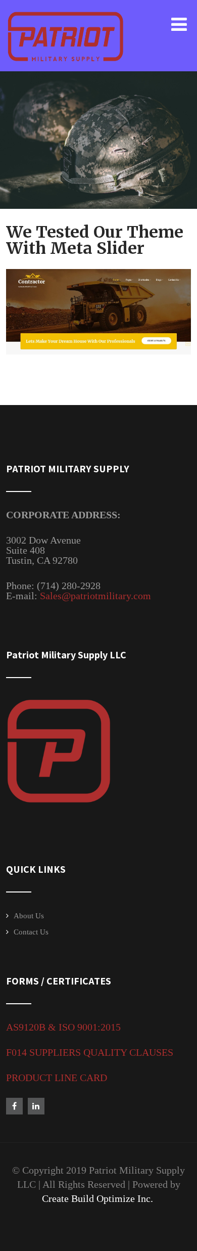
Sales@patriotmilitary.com (97, 595)
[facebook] (14, 1106)
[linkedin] (36, 1106)
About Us (29, 916)
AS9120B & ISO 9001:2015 (63, 1027)
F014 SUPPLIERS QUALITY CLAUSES (89, 1052)
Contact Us (31, 932)
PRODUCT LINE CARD (56, 1077)
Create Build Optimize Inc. (99, 1198)
